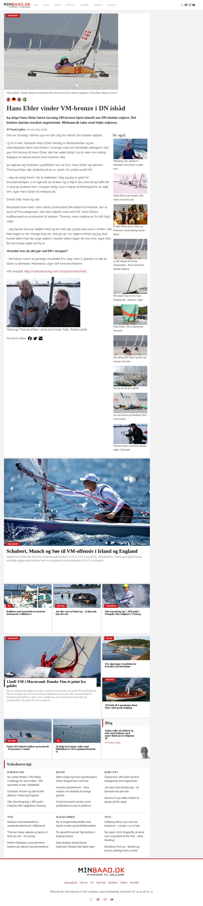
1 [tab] (77, 85)
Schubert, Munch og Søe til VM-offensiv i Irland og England (72, 551)
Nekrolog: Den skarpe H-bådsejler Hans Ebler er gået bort (128, 165)
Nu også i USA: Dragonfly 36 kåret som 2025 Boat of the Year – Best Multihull (124, 836)
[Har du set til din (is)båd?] (130, 376)
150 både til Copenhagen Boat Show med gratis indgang (121, 706)
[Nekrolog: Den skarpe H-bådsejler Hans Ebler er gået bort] (130, 149)
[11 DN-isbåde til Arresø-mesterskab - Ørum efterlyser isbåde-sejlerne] (130, 249)
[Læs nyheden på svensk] (24, 99)
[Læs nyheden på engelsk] (8, 99)
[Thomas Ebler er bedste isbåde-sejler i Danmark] (130, 434)
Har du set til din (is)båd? (126, 388)
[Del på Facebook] (30, 338)
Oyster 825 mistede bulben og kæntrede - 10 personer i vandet (28, 747)
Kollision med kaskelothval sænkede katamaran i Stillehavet (26, 612)
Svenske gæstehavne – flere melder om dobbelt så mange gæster (73, 791)
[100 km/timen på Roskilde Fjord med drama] (130, 403)
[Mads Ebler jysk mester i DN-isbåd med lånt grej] (130, 183)
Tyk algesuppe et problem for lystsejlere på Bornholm (120, 665)
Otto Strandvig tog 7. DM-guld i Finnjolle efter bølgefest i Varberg (123, 612)
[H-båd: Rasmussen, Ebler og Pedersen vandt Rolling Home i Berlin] (130, 214)
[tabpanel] (77, 54)
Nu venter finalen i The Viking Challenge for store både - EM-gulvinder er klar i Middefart (25, 780)
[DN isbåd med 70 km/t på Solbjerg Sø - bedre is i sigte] (130, 284)
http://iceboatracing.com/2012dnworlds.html (55, 271)
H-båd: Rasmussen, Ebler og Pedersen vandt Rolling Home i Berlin (129, 230)
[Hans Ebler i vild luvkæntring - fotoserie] (130, 314)
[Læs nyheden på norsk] (19, 99)
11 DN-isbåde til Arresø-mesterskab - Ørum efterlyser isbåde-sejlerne (128, 265)
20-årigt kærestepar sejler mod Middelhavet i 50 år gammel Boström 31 (75, 749)
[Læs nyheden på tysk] (14, 99)
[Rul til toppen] (198, 901)
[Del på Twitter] (35, 338)
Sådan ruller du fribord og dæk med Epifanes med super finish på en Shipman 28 (119, 734)
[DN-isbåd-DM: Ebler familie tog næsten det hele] (130, 345)
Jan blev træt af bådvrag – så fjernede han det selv (76, 612)
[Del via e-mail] (41, 338)
